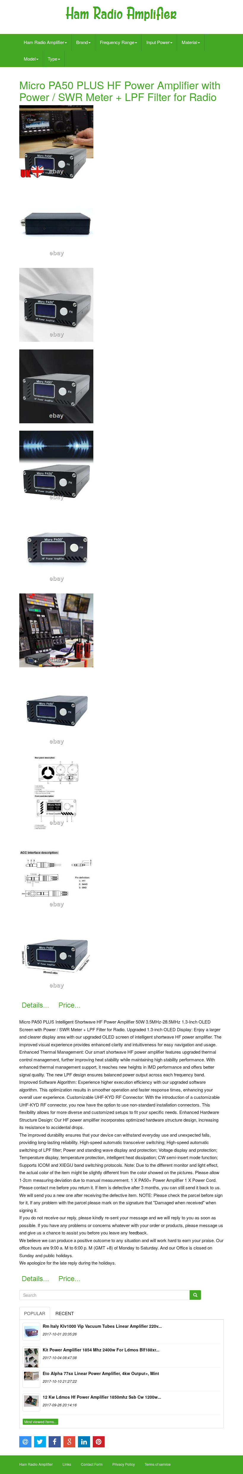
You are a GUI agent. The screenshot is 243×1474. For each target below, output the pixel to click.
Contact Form (92, 1464)
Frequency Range (117, 42)
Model (30, 59)
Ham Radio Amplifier (44, 42)
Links (67, 1464)
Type (52, 59)
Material (189, 42)
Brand (82, 42)
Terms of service (158, 1464)
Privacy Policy (123, 1464)
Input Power (158, 42)
